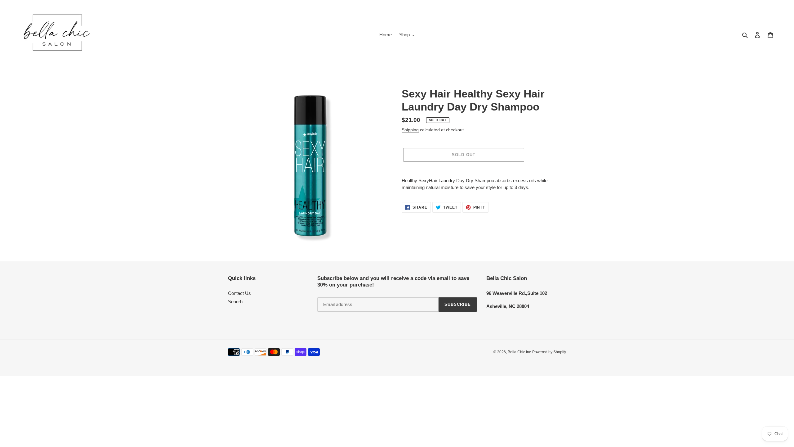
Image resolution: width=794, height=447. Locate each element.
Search (235, 301)
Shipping (410, 129)
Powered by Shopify (549, 352)
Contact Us (239, 293)
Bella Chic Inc (519, 352)
